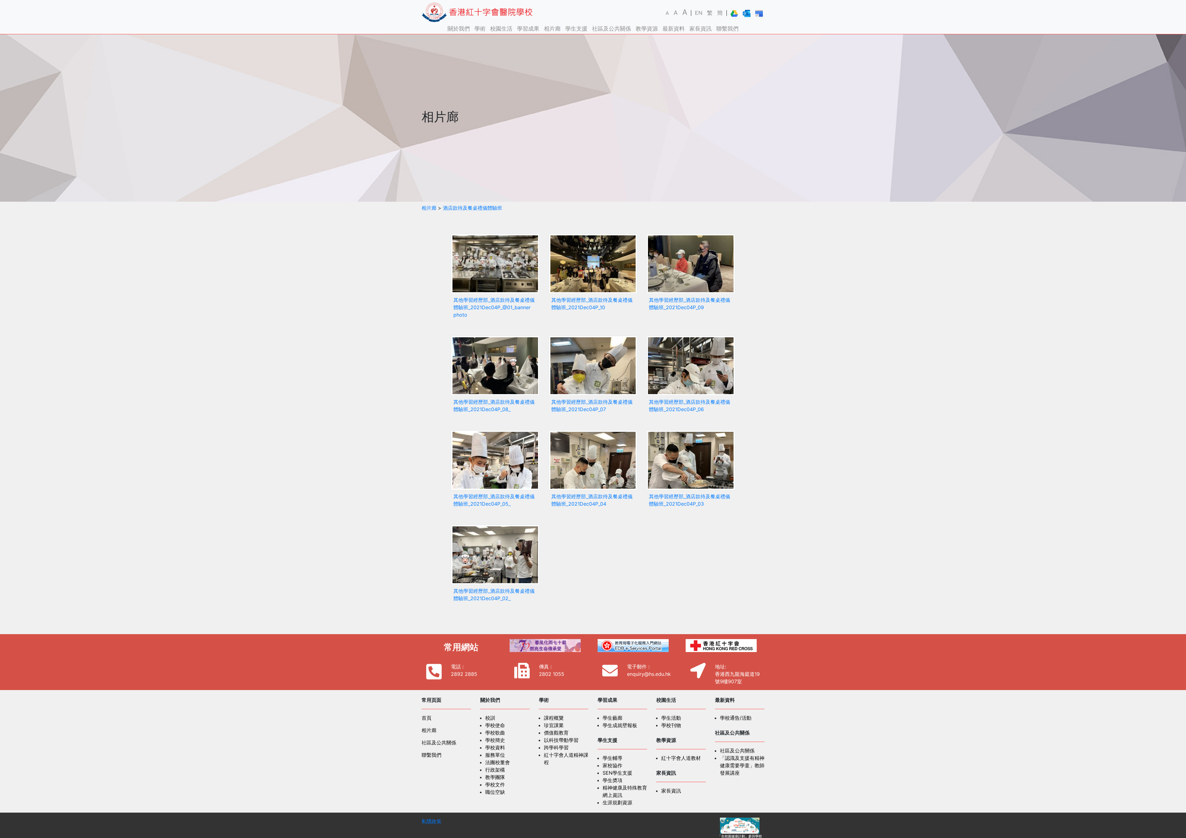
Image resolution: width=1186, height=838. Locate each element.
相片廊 (552, 28)
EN (698, 13)
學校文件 (495, 784)
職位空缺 (495, 792)
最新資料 (673, 28)
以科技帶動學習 (561, 740)
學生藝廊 (612, 718)
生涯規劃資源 (617, 802)
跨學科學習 (556, 747)
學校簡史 (495, 740)
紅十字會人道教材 (681, 758)
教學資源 (647, 28)
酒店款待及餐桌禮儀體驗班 (472, 208)
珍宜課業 (554, 725)
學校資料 (495, 747)
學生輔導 (612, 758)
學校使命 (495, 725)
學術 (480, 28)
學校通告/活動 (735, 718)
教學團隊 (495, 777)
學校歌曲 (495, 733)
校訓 (490, 718)
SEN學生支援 (617, 773)
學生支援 (576, 28)
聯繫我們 (727, 28)
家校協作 (612, 765)
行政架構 (495, 770)
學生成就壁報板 (620, 725)
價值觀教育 (556, 733)
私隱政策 (431, 821)
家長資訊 (700, 28)
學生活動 (671, 718)
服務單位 (495, 755)
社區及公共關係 (611, 28)
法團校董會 (497, 762)
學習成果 (528, 28)
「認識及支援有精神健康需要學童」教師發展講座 (742, 765)
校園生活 (501, 28)
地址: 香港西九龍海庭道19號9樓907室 (737, 673)
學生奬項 (612, 780)
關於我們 (459, 28)
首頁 (426, 718)
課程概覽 (554, 718)
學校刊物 (671, 725)
